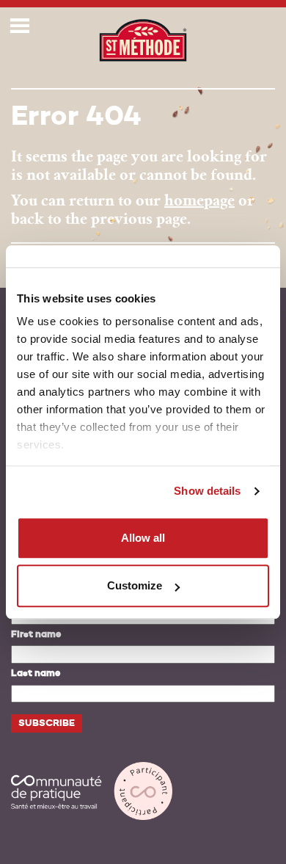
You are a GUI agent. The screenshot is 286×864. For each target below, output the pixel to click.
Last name (35, 673)
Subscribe (46, 723)
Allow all (143, 537)
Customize (134, 585)
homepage (199, 200)
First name (36, 634)
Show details (207, 490)
